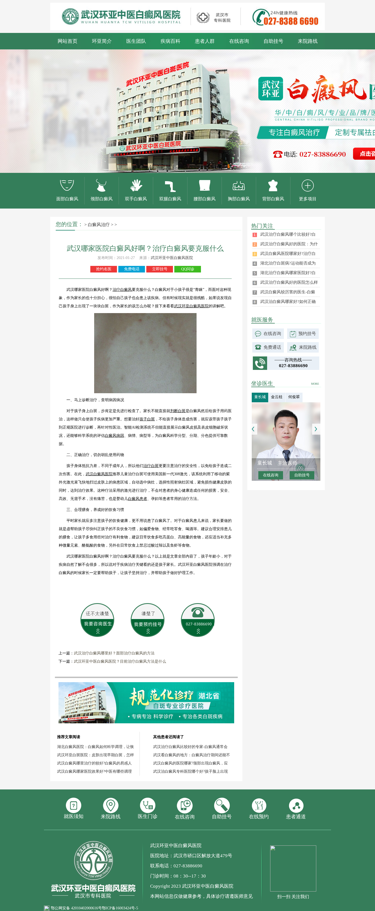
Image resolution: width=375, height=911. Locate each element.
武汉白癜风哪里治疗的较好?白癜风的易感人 (94, 763)
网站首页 (67, 41)
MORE (315, 383)
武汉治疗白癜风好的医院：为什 (289, 244)
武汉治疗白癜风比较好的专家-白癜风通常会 (190, 747)
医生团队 (136, 41)
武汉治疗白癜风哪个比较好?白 (288, 234)
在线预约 (259, 816)
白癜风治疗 (99, 224)
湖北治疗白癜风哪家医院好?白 (288, 273)
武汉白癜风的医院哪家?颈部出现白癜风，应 (190, 763)
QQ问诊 (187, 269)
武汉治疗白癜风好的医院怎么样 (289, 282)
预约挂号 (307, 333)
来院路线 (308, 41)
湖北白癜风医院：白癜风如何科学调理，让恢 (95, 747)
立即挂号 (159, 269)
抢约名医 (103, 269)
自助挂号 (273, 41)
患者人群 (205, 41)
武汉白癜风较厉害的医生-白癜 (287, 292)
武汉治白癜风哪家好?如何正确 (288, 301)
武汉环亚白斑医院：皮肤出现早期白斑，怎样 (95, 755)
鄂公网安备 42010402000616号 (76, 908)
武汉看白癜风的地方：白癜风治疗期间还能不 (191, 755)
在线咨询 (239, 41)
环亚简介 (102, 41)
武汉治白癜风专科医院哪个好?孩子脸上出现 (190, 771)
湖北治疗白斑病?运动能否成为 (288, 263)
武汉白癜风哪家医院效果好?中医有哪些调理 (94, 771)
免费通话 (272, 347)
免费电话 (131, 269)
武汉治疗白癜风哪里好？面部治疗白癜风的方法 (114, 653)
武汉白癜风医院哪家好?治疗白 (288, 253)
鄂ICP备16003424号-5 (120, 908)
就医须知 (73, 816)
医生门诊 (148, 816)
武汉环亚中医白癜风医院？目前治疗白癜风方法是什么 (120, 661)
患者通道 (296, 816)
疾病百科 (170, 41)
